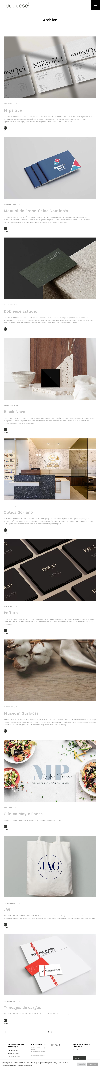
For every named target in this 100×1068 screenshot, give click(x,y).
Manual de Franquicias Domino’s (36, 210)
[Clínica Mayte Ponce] (50, 771)
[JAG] (50, 866)
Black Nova (14, 411)
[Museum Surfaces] (50, 670)
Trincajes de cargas (22, 1007)
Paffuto (11, 612)
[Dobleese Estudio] (50, 268)
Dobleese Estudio (20, 311)
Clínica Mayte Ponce (23, 813)
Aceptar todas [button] (92, 1064)
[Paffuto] (50, 570)
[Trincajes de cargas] (50, 964)
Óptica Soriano (18, 512)
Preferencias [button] (81, 1064)
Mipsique (13, 110)
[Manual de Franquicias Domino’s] (50, 168)
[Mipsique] (50, 67)
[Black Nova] (50, 369)
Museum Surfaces (21, 713)
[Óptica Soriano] (50, 469)
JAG (7, 909)
